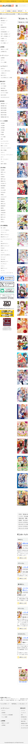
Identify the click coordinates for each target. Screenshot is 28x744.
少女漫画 (3, 125)
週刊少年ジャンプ (4, 236)
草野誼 (2, 194)
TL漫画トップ (4, 38)
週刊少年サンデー (4, 261)
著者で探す (3, 88)
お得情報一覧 (3, 51)
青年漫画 (3, 127)
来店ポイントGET (4, 49)
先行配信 (8, 11)
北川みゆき (3, 192)
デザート (3, 266)
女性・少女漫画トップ (5, 34)
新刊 (2, 25)
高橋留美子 (3, 210)
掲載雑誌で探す (4, 90)
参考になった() (23, 558)
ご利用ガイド (3, 73)
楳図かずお (3, 181)
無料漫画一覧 (3, 105)
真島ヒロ (3, 219)
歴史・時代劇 (3, 150)
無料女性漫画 (3, 108)
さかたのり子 (3, 196)
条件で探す (3, 83)
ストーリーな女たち (5, 230)
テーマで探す (3, 86)
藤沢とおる (3, 217)
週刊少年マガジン (4, 243)
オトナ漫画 (3, 136)
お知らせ (3, 68)
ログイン (3, 60)
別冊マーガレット (4, 250)
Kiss (2, 241)
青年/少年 (20, 11)
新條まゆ (3, 201)
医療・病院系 (3, 163)
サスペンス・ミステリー (6, 148)
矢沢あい (3, 221)
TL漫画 (2, 132)
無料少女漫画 (3, 110)
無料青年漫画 (3, 112)
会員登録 (3, 57)
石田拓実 (3, 176)
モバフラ (3, 270)
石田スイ (3, 174)
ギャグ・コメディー (5, 143)
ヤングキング (3, 263)
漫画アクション (4, 268)
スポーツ (3, 152)
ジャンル (3, 29)
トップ (2, 11)
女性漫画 (3, 123)
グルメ (2, 161)
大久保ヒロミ (3, 183)
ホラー (2, 157)
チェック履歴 (3, 62)
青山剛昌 (3, 170)
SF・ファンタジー (4, 159)
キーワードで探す (4, 92)
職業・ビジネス (4, 145)
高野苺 (2, 208)
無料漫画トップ (4, 20)
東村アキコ (3, 214)
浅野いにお (3, 172)
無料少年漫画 (3, 114)
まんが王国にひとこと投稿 (6, 77)
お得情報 (3, 725)
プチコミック (3, 232)
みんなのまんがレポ (5, 97)
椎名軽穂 (3, 199)
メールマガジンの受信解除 (7, 714)
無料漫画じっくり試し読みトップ (19, 703)
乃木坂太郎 (3, 212)
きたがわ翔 (3, 190)
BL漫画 (2, 134)
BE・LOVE (3, 227)
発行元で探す (3, 95)
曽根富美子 (3, 205)
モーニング (3, 257)
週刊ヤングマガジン (5, 234)
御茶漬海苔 (3, 185)
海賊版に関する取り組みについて (7, 308)
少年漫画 (3, 130)
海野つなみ (3, 178)
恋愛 (2, 139)
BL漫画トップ (4, 40)
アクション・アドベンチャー (7, 154)
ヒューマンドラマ (4, 141)
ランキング (3, 22)
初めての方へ (3, 75)
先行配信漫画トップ (5, 31)
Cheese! (2, 248)
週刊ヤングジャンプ (5, 245)
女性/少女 (14, 11)
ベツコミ (3, 252)
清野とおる (3, 203)
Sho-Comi (3, 259)
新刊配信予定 (3, 27)
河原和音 (3, 187)
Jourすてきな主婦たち (5, 254)
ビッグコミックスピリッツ (6, 239)
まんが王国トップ (5, 703)
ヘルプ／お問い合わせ (5, 70)
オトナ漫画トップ (4, 43)
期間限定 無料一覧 (4, 117)
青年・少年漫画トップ (5, 36)
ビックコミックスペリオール (7, 272)
